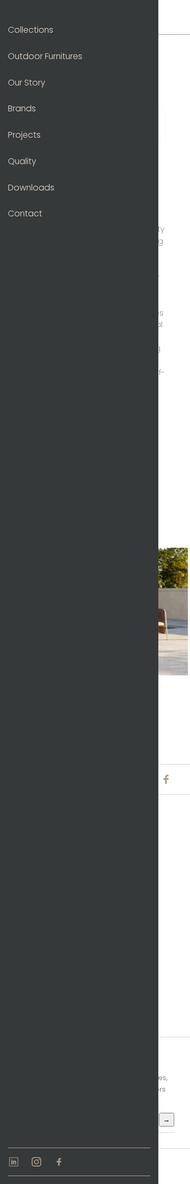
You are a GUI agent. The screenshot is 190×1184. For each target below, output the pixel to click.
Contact (25, 213)
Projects (24, 135)
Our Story (26, 83)
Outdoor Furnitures (45, 56)
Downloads (31, 188)
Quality (22, 161)
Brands (22, 108)
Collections (30, 30)
